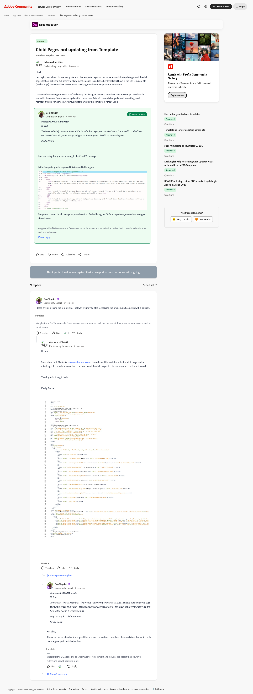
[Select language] (206, 6)
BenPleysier (52, 112)
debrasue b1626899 (53, 62)
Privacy (85, 689)
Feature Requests (93, 6)
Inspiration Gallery (114, 6)
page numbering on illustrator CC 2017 (183, 145)
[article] (93, 316)
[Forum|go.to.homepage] (18, 6)
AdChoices (159, 689)
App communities (20, 15)
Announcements (73, 6)
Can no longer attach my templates (182, 113)
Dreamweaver (37, 15)
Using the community (56, 689)
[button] (221, 6)
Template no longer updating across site (184, 129)
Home (6, 15)
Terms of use (74, 689)
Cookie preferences (99, 689)
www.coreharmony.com (79, 361)
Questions (51, 15)
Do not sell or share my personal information (129, 689)
